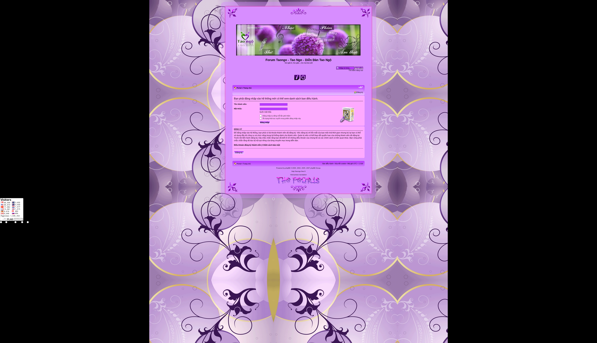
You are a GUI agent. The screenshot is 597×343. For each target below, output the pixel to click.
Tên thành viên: (240, 104)
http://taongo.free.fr (298, 171)
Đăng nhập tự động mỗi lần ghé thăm (276, 116)
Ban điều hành (327, 163)
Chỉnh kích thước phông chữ (361, 87)
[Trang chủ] (299, 54)
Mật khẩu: (238, 109)
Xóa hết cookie (340, 163)
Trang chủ (247, 88)
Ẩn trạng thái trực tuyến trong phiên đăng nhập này (281, 118)
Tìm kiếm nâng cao (356, 70)
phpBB (287, 168)
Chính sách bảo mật (271, 145)
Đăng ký (360, 92)
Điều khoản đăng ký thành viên (247, 145)
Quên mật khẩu (265, 112)
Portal (239, 88)
